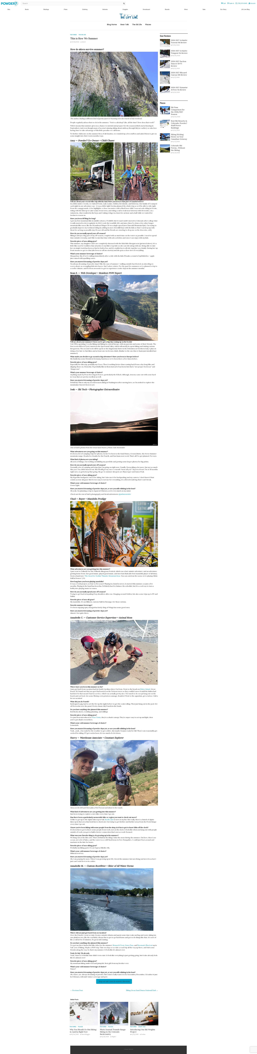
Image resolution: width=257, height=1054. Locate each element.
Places (148, 24)
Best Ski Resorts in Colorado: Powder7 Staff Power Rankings (179, 124)
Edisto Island (145, 689)
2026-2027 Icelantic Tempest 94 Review (179, 52)
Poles (65, 9)
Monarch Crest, (119, 945)
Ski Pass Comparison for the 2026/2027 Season (178, 110)
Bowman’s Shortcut (145, 945)
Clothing (84, 9)
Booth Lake (109, 820)
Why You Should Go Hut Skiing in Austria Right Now (83, 1030)
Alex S (83, 42)
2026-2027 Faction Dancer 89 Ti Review (178, 63)
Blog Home (112, 24)
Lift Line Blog (245, 9)
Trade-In (231, 3)
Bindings (46, 9)
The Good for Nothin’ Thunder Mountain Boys (102, 576)
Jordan (143, 1034)
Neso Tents (96, 717)
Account (252, 3)
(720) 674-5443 (242, 3)
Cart (224, 3)
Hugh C (114, 1036)
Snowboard (146, 9)
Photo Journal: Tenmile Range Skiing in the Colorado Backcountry (113, 1031)
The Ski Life (137, 24)
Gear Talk (124, 24)
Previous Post (76, 990)
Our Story (223, 9)
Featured (73, 35)
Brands (167, 9)
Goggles (125, 9)
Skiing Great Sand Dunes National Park (142, 990)
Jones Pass (129, 945)
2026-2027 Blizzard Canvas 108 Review (179, 73)
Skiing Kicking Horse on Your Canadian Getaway (179, 136)
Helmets (105, 9)
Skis (8, 9)
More (186, 9)
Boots (27, 9)
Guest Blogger (85, 1034)
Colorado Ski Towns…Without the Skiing (178, 147)
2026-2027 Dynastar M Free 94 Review (179, 88)
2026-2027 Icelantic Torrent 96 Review (179, 41)
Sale (204, 9)
